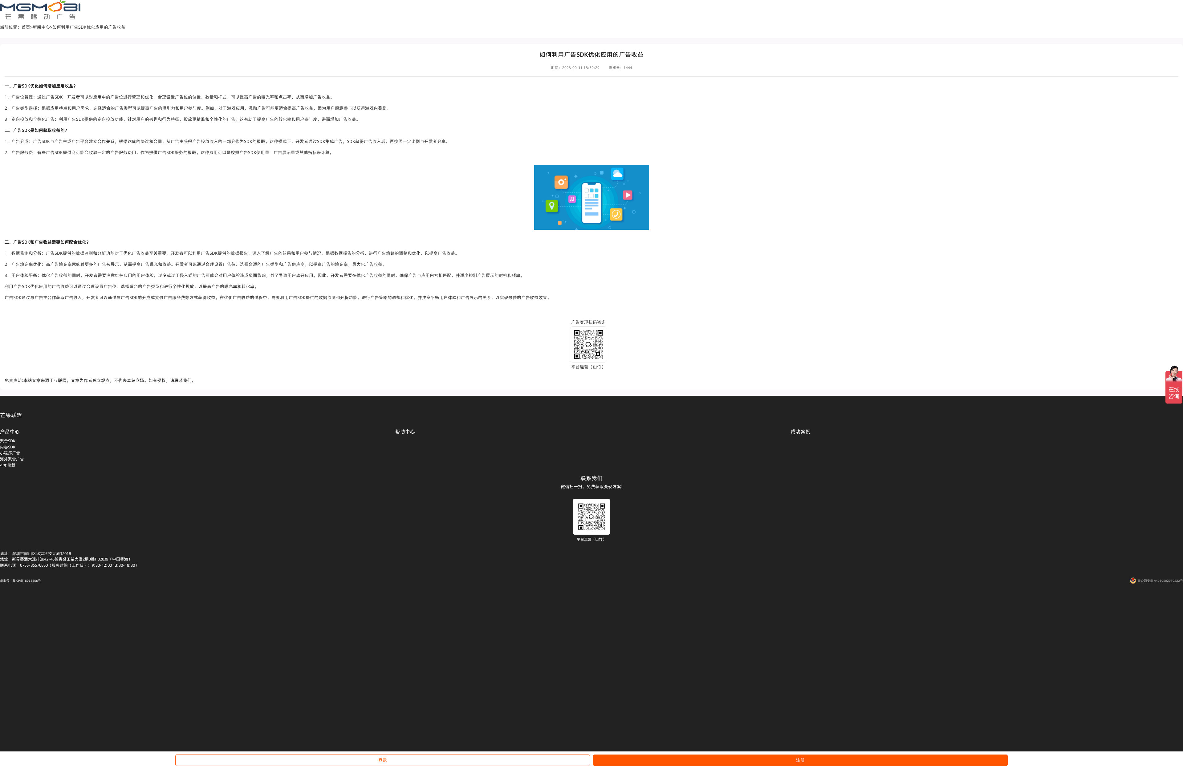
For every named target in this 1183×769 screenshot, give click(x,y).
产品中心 (10, 431)
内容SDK (7, 447)
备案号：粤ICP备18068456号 (20, 580)
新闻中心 (41, 27)
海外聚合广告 (12, 459)
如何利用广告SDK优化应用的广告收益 (88, 27)
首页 (26, 27)
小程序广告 (10, 452)
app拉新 (7, 464)
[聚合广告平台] (40, 9)
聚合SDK (7, 440)
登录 (382, 760)
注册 (800, 760)
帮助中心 (405, 431)
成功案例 (801, 431)
